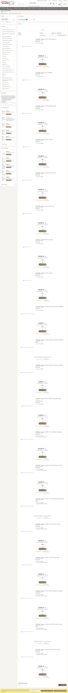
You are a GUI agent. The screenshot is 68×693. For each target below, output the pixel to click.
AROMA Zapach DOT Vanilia (44, 273)
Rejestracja (65, 0)
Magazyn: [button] (54, 0)
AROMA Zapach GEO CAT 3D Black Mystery (49, 432)
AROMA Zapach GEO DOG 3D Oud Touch (48, 649)
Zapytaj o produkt (9, 120)
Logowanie (60, 0)
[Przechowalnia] (56, 3)
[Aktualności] (50, 3)
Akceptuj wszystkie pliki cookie (60, 690)
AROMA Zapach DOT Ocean (44, 239)
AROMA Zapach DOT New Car (45, 206)
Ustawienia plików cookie (35, 690)
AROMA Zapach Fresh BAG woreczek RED (48, 398)
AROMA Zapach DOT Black (44, 72)
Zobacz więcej (4, 144)
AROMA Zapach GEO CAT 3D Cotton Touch (49, 465)
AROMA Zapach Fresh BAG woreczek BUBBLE (50, 306)
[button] (49, 1)
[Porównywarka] (53, 3)
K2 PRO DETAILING (37, 6)
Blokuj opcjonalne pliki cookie (46, 690)
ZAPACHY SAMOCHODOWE (13, 13)
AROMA (42, 76)
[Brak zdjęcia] (3, 153)
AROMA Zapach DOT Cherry (44, 139)
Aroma (19, 13)
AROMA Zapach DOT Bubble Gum (46, 106)
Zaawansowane (30, 6)
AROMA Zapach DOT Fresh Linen (46, 173)
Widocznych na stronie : (23, 683)
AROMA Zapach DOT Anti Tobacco (46, 39)
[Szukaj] (48, 4)
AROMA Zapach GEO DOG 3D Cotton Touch (49, 624)
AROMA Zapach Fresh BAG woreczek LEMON (49, 340)
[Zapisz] (14, 103)
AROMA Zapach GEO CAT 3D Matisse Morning (50, 499)
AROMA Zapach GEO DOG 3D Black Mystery (49, 591)
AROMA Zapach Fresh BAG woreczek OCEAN (49, 365)
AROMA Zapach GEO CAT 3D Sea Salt (47, 557)
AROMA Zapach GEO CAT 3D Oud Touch (48, 524)
